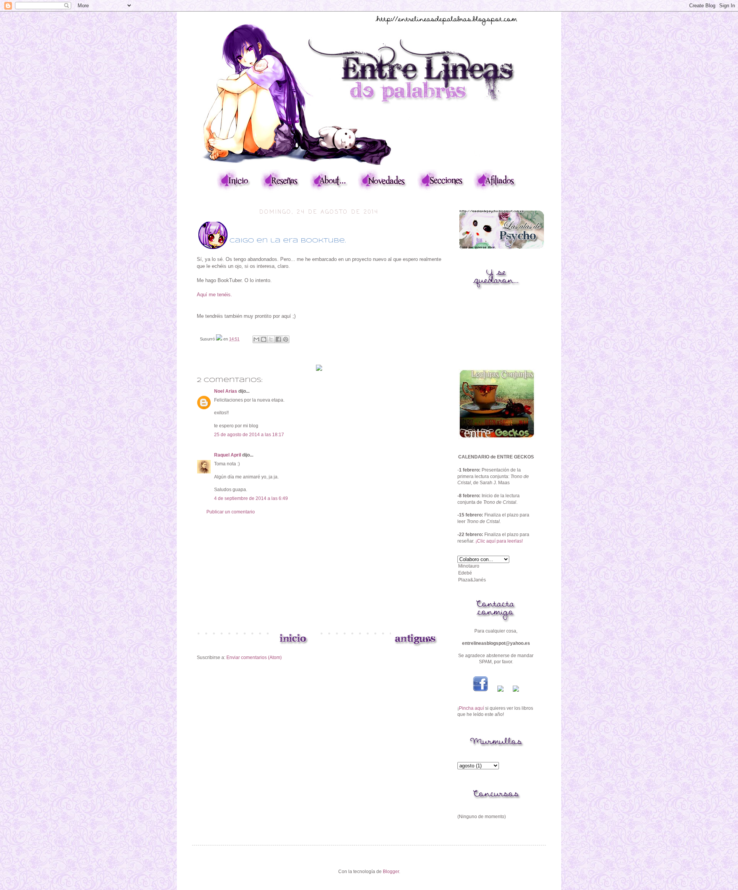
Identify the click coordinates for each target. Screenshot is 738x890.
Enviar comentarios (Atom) (254, 657)
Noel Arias (225, 391)
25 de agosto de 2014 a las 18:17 (249, 434)
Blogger (391, 871)
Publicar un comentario (230, 512)
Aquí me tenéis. (214, 294)
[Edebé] (495, 573)
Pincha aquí (471, 708)
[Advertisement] (319, 573)
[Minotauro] (495, 566)
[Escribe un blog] (264, 339)
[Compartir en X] (271, 339)
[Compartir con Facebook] (278, 339)
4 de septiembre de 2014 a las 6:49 (251, 498)
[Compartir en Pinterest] (285, 339)
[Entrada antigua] (415, 646)
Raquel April (227, 455)
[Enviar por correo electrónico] (256, 339)
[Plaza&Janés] (495, 580)
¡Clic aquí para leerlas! (499, 541)
